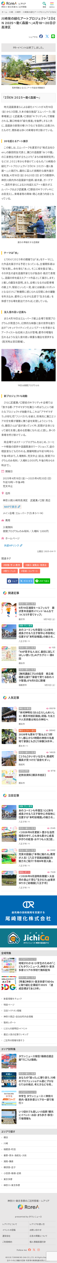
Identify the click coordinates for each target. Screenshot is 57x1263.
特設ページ (9, 1004)
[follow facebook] (29, 1249)
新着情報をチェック (13, 998)
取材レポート (10, 1022)
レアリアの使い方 (37, 1224)
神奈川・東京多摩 (12, 1185)
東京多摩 (8, 1179)
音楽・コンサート (30, 571)
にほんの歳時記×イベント (16, 1028)
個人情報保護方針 (38, 1242)
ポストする (28, 581)
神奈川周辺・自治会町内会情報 (18, 1016)
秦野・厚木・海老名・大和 (15, 1155)
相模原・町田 (10, 1149)
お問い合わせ (35, 1230)
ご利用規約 (7, 1242)
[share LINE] (53, 36)
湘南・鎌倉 (9, 1161)
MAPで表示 (10, 506)
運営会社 (6, 1236)
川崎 (6, 1143)
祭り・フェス (10, 571)
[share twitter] (47, 36)
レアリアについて (9, 1224)
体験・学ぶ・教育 (12, 565)
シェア (14, 581)
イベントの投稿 (9, 1230)
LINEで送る (44, 581)
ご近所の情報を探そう (14, 1040)
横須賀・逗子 (10, 1167)
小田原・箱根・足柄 (12, 1173)
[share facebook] (41, 36)
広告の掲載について (38, 1236)
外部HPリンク (11, 545)
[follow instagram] (38, 1249)
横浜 (6, 1137)
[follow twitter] (34, 1249)
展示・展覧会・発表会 (37, 565)
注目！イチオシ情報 (12, 1010)
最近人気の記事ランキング (16, 1034)
